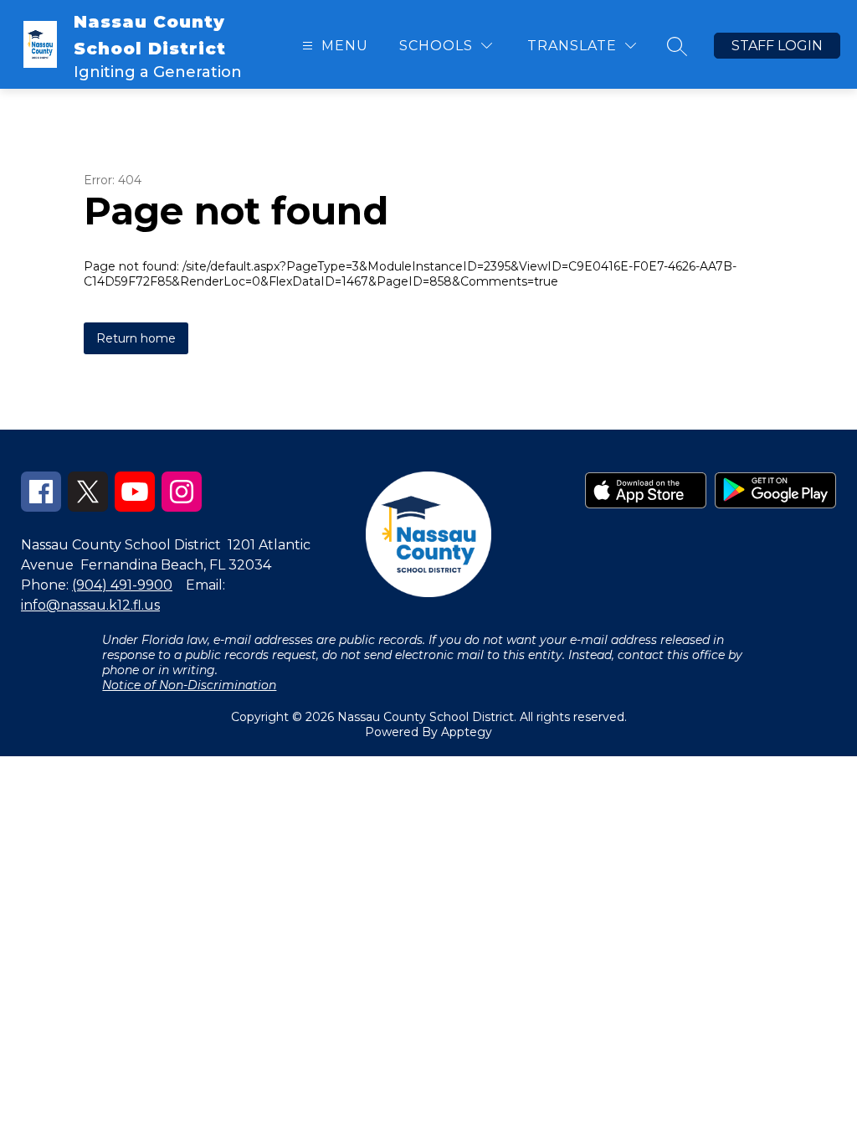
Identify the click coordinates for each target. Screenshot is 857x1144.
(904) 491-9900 (122, 585)
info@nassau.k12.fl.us (90, 605)
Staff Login (777, 46)
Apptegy (466, 731)
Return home (136, 338)
